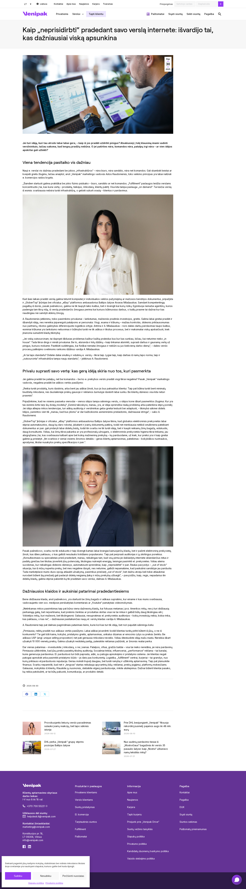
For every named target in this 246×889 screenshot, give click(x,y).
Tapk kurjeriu (134, 814)
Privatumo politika (54, 883)
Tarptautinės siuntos (86, 821)
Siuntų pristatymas (85, 807)
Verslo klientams (84, 799)
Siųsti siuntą (186, 814)
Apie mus (132, 792)
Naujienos (132, 799)
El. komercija (82, 814)
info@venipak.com (33, 840)
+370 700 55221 (36, 806)
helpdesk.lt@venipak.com (41, 816)
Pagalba (184, 799)
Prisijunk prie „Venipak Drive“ (143, 821)
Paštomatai (81, 836)
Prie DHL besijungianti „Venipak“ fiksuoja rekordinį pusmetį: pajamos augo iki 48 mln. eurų (147, 726)
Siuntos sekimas (188, 821)
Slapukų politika (36, 883)
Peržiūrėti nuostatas (73, 875)
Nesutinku (45, 875)
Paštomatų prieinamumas (193, 829)
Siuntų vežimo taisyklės (140, 829)
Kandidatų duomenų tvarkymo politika (148, 851)
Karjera (131, 807)
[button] (219, 14)
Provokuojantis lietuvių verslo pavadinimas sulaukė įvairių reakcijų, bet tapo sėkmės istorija (67, 726)
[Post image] (32, 728)
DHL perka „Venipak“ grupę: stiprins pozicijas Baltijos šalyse (64, 743)
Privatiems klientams (86, 792)
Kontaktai (185, 792)
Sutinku (18, 875)
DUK (182, 807)
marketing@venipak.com (36, 826)
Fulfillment (80, 829)
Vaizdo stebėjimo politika (141, 858)
